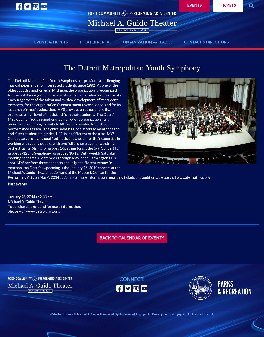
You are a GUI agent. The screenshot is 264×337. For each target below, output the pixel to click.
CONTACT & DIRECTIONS (206, 42)
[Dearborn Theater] (132, 21)
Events (194, 5)
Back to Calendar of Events (132, 237)
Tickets (228, 5)
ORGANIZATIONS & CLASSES (147, 42)
